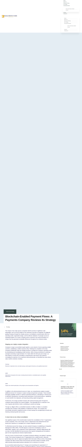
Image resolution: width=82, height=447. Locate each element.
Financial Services (64, 347)
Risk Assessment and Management (68, 362)
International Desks (66, 5)
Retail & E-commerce (65, 346)
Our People (66, 22)
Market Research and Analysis (67, 361)
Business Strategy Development (67, 360)
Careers (65, 29)
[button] (70, 15)
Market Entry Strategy (10, 311)
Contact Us (65, 13)
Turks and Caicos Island (70, 8)
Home (65, 18)
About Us (65, 19)
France (67, 10)
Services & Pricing (67, 20)
